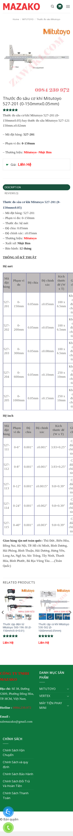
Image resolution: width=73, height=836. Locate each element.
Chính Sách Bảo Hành (18, 774)
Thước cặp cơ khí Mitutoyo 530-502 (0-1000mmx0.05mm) (53, 627)
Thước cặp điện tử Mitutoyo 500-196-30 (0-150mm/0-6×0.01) (17, 627)
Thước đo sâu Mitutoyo (48, 19)
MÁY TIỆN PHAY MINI (50, 705)
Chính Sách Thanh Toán (15, 795)
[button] (52, 6)
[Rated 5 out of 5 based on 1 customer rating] (36, 109)
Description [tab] (13, 187)
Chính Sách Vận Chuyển (14, 752)
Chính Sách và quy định (15, 764)
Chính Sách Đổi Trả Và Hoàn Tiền (16, 783)
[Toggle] (68, 689)
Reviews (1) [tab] (12, 193)
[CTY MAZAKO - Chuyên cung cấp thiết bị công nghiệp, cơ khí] (25, 6)
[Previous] (3, 620)
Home (16, 19)
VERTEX (44, 696)
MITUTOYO (28, 19)
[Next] (70, 620)
